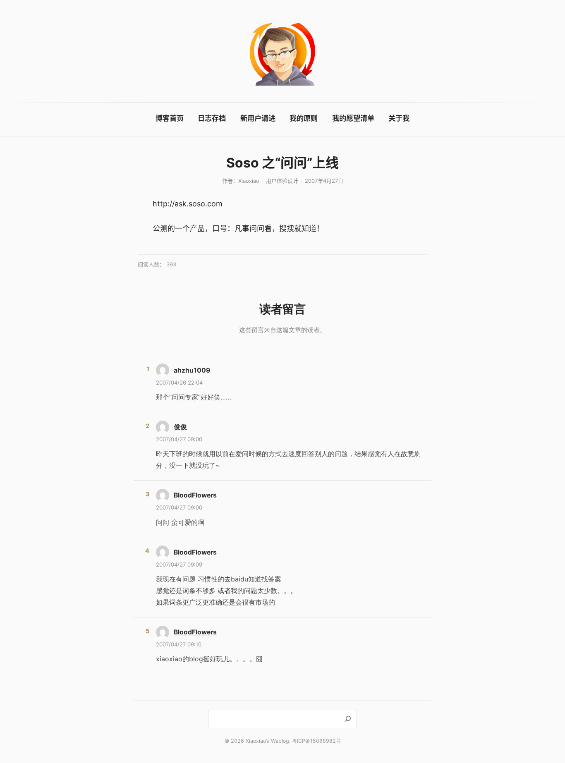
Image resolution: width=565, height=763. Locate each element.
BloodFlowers (195, 495)
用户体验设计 (282, 180)
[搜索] (348, 719)
